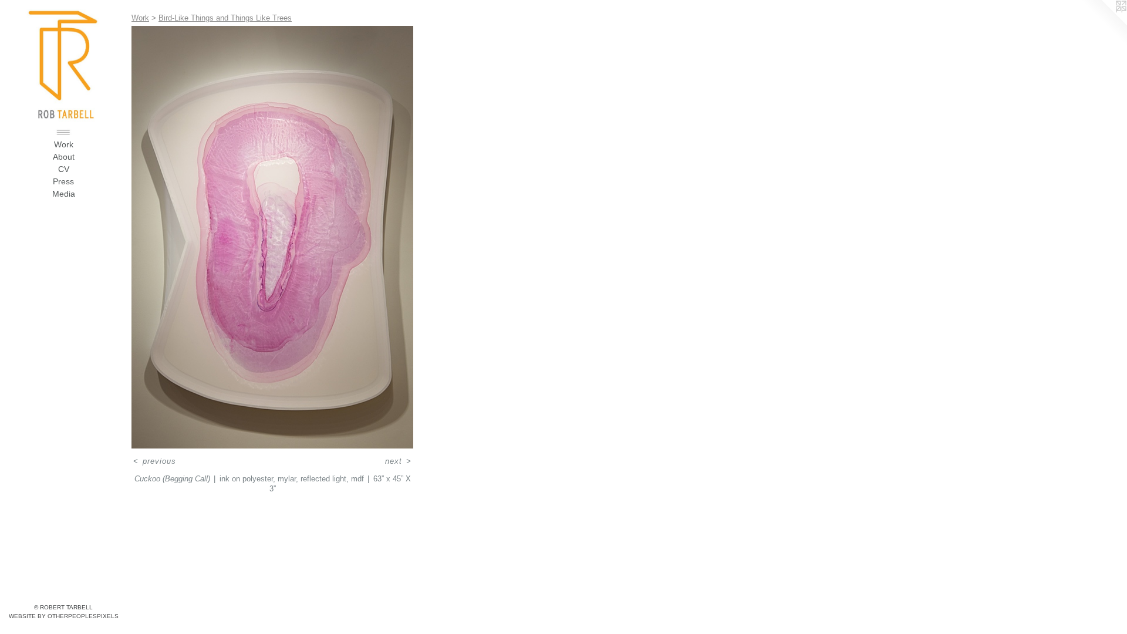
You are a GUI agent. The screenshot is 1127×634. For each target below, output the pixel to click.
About (64, 156)
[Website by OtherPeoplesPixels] (1103, 23)
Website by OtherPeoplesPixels (64, 616)
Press (63, 181)
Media (63, 193)
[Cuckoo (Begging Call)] (272, 237)
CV (63, 169)
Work (63, 144)
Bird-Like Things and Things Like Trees (225, 18)
